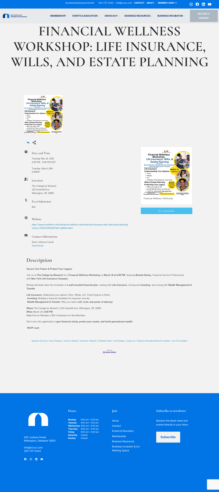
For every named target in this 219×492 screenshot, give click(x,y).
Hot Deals (84, 341)
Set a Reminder (166, 211)
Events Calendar (71, 341)
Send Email (37, 245)
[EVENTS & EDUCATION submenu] (99, 16)
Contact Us (130, 341)
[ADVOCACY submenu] (118, 16)
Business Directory (40, 341)
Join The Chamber (179, 341)
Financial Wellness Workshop (158, 198)
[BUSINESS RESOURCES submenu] (151, 16)
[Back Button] (28, 143)
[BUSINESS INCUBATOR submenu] (184, 16)
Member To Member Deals (101, 341)
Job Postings (118, 341)
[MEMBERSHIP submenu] (66, 16)
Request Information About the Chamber (153, 341)
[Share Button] (34, 142)
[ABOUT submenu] (155, 2)
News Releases (55, 341)
